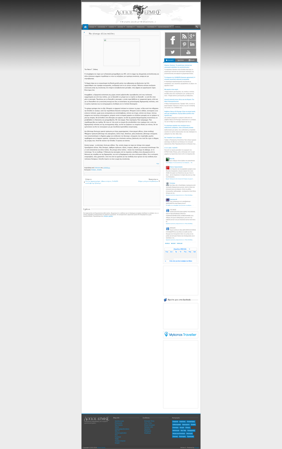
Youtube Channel (120, 441)
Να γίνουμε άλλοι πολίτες (102, 33)
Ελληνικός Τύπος (149, 421)
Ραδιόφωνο (147, 431)
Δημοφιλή (170, 60)
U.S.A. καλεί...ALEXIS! (170, 148)
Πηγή (157, 163)
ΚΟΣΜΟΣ (111, 27)
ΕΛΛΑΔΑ (92, 27)
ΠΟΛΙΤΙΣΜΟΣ (151, 27)
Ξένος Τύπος (148, 423)
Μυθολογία (176, 430)
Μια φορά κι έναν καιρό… (171, 89)
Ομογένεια (147, 429)
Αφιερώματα (185, 424)
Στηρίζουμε (147, 433)
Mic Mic (172, 158)
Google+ (117, 443)
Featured (175, 421)
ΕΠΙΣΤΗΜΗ (130, 27)
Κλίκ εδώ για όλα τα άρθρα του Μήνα (181, 261)
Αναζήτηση (197, 26)
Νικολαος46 (173, 199)
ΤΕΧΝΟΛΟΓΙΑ (140, 27)
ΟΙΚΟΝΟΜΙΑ (101, 27)
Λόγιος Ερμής (101, 447)
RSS (116, 435)
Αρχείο (192, 60)
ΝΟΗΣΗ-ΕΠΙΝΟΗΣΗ (163, 27)
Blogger (197, 447)
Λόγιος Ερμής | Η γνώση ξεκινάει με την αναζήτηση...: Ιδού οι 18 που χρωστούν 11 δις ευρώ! (187, 162)
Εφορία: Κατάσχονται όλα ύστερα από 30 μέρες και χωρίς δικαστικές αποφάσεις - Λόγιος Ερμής (187, 178)
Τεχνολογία (190, 436)
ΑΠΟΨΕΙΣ (120, 27)
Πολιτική (175, 436)
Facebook (118, 437)
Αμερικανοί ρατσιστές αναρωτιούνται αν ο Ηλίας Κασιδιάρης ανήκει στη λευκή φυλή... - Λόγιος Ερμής (189, 195)
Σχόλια (181, 60)
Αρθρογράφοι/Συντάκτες (122, 429)
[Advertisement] (121, 196)
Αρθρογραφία (177, 424)
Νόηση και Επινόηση (179, 433)
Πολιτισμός (182, 436)
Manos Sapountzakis (176, 167)
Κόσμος (188, 427)
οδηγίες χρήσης (108, 216)
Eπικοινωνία (118, 423)
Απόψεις (93, 170)
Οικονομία (189, 433)
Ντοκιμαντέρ (191, 430)
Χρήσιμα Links (148, 427)
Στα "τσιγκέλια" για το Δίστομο (173, 137)
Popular (179, 243)
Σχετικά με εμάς (119, 421)
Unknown (98, 168)
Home (85, 27)
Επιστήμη (175, 427)
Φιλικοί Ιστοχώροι (149, 425)
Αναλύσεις (182, 421)
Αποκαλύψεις (191, 421)
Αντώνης (172, 183)
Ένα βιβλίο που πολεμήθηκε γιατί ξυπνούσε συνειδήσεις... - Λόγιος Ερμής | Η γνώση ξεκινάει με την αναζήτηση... (191, 205)
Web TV (117, 431)
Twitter (117, 439)
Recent (173, 243)
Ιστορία (182, 427)
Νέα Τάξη (183, 430)
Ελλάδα (99, 170)
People (167, 243)
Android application (121, 433)
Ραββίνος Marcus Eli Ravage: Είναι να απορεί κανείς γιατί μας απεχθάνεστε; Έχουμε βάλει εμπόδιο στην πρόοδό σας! (179, 113)
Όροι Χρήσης (119, 425)
